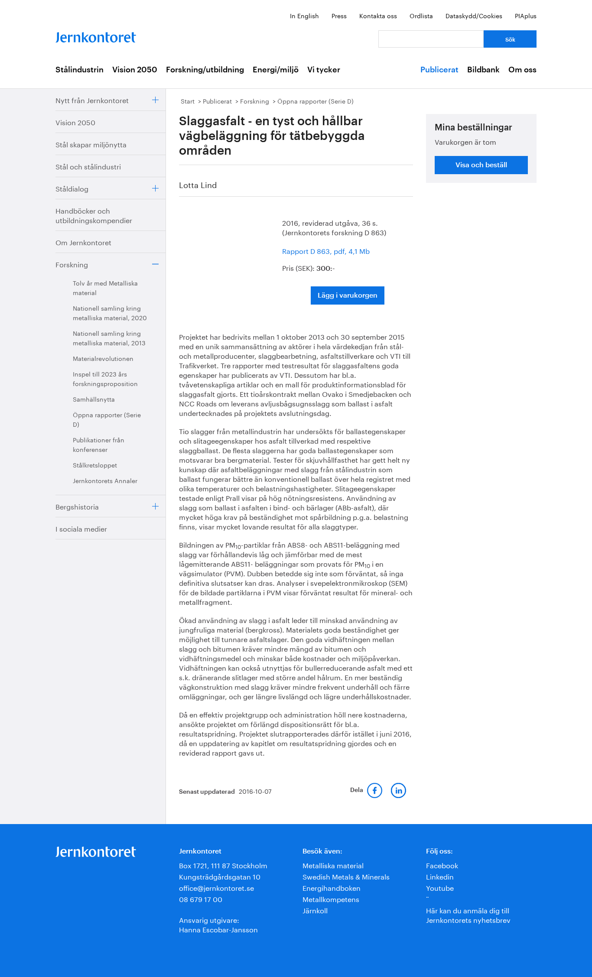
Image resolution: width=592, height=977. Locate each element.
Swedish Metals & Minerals (346, 875)
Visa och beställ (481, 165)
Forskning (71, 263)
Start (188, 100)
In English (304, 15)
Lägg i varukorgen (347, 295)
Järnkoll (315, 909)
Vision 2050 (134, 70)
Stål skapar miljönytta (91, 143)
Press (339, 15)
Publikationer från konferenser (98, 444)
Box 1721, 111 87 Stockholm (223, 864)
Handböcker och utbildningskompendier (93, 214)
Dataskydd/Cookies (474, 15)
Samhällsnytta (94, 398)
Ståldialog (71, 187)
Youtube (440, 887)
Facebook (442, 864)
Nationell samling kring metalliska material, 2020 (110, 312)
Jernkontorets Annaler (105, 480)
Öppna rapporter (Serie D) (107, 418)
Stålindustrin (79, 70)
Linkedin (440, 875)
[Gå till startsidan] (95, 35)
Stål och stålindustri (88, 165)
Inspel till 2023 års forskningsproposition (105, 378)
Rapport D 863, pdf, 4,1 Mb (326, 250)
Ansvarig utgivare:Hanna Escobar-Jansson (218, 924)
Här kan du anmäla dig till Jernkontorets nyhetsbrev (468, 914)
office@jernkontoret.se (216, 887)
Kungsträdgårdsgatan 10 (219, 875)
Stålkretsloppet (95, 464)
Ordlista (421, 15)
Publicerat (439, 70)
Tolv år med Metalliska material (105, 287)
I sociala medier (81, 528)
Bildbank (483, 70)
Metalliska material (333, 864)
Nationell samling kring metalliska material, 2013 (109, 337)
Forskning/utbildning (205, 70)
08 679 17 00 (200, 898)
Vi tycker (323, 70)
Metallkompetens (331, 898)
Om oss (522, 70)
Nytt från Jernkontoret (92, 99)
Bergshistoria (77, 505)
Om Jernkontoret (83, 241)
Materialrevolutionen (103, 358)
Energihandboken (332, 887)
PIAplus (526, 15)
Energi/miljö (276, 70)
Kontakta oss (378, 15)
